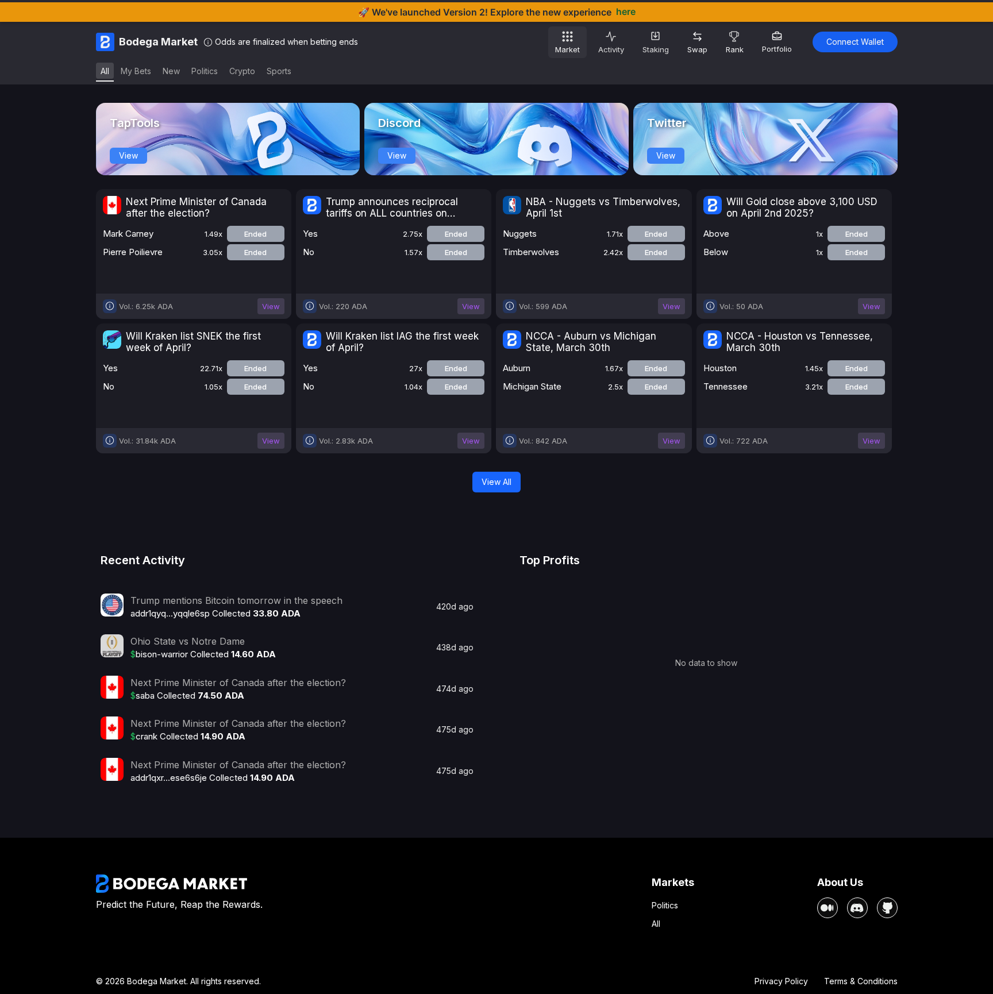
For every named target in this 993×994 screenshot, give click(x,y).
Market (567, 49)
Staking (655, 49)
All (656, 923)
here (626, 11)
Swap (697, 49)
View (128, 155)
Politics (665, 905)
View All (496, 482)
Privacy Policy (781, 981)
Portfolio (777, 48)
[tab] (105, 72)
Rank (735, 49)
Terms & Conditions (861, 981)
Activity (611, 49)
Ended (255, 233)
